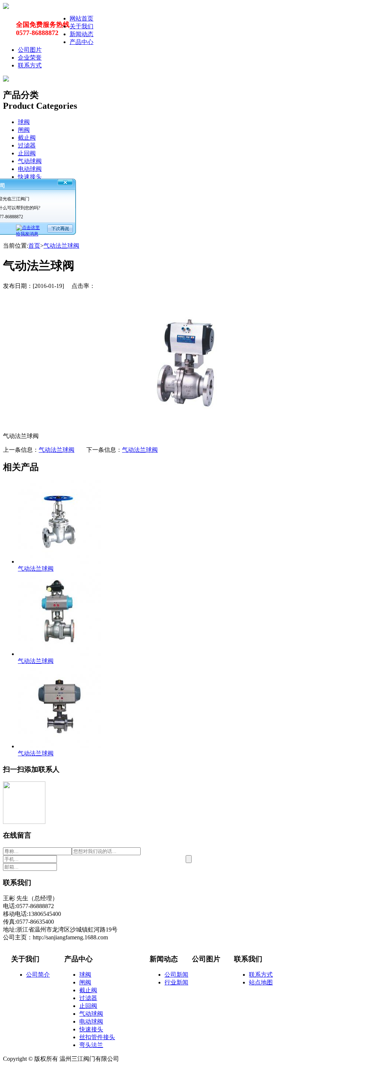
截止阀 (27, 137)
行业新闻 (176, 982)
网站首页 (81, 18)
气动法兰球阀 (61, 245)
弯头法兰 (91, 1045)
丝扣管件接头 (97, 1037)
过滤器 (27, 145)
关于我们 (81, 26)
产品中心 (81, 42)
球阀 (24, 122)
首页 (34, 245)
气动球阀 (30, 161)
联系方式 (30, 65)
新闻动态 (81, 34)
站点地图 (261, 982)
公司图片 (30, 50)
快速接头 (30, 177)
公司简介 (38, 974)
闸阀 (24, 130)
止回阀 (27, 153)
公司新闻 (176, 974)
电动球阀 (30, 169)
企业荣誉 (30, 57)
